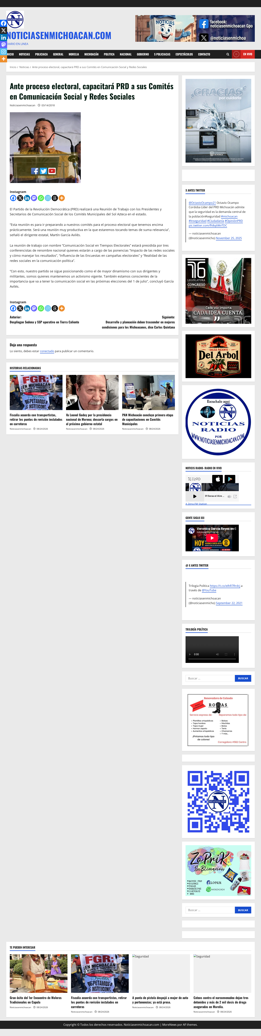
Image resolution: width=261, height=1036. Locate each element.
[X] (20, 198)
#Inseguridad (197, 221)
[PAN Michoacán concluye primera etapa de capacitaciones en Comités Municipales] (148, 392)
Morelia (74, 54)
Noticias (24, 54)
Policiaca (41, 54)
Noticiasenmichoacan (22, 105)
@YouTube (209, 590)
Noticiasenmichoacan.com (58, 35)
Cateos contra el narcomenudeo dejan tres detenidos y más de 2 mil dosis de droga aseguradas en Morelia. (221, 1002)
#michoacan (229, 216)
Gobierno (143, 54)
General (58, 54)
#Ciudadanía (215, 221)
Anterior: (44, 319)
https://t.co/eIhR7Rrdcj (225, 586)
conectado (47, 351)
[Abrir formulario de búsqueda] (228, 54)
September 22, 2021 (229, 603)
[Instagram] (48, 198)
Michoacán (91, 54)
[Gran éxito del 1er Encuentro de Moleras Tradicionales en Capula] (38, 973)
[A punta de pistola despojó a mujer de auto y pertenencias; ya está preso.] (161, 973)
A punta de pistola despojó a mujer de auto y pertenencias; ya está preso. (160, 999)
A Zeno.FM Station (196, 504)
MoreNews (169, 1025)
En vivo (247, 54)
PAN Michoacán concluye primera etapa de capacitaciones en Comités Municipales (147, 419)
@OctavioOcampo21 (202, 203)
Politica (109, 54)
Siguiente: (138, 322)
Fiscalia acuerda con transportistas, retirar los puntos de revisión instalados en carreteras (36, 419)
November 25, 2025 (229, 238)
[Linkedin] (27, 198)
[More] (62, 198)
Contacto (204, 54)
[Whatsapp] (41, 198)
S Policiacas (162, 54)
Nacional (126, 54)
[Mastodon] (34, 198)
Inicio (10, 54)
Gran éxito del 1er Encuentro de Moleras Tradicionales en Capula (36, 999)
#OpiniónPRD (234, 221)
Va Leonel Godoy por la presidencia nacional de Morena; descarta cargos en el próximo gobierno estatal (92, 419)
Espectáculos (184, 54)
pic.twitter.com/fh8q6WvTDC (208, 225)
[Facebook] (13, 198)
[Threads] (55, 198)
